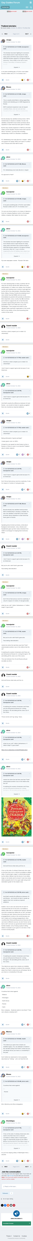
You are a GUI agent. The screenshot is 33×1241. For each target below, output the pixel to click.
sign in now (10, 1175)
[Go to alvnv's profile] (3, 158)
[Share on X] (2, 1205)
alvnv (8, 157)
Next (27, 34)
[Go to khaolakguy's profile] (3, 1122)
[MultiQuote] (2, 80)
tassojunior (25, 47)
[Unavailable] (16, 817)
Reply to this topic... (11, 1186)
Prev (5, 34)
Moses (8, 87)
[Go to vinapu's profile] (3, 41)
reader (23, 357)
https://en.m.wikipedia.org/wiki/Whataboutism (14, 750)
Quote (7, 80)
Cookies (24, 1236)
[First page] (2, 34)
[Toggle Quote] (4, 46)
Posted (13, 42)
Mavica (9, 1032)
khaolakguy (10, 1121)
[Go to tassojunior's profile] (3, 193)
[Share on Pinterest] (14, 1205)
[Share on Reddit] (8, 1205)
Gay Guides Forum (10, 2)
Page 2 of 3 (16, 34)
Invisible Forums (8, 1223)
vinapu (8, 40)
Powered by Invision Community (16, 1238)
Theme (8, 1236)
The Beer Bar (26, 28)
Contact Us (16, 1236)
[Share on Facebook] (5, 1205)
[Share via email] (11, 1205)
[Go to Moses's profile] (3, 88)
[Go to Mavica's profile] (3, 1033)
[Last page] (31, 34)
